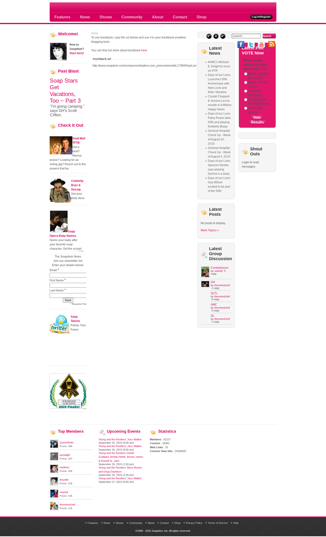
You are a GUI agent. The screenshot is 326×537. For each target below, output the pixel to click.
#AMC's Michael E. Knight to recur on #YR (219, 66)
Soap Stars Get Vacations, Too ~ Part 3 (65, 90)
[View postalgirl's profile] (54, 459)
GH (213, 282)
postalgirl (65, 454)
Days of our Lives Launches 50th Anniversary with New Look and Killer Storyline (219, 83)
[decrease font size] (223, 36)
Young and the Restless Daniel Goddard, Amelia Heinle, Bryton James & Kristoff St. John (121, 457)
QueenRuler (67, 442)
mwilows (64, 467)
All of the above (255, 110)
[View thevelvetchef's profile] (54, 509)
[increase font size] (209, 36)
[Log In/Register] (261, 17)
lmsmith (64, 479)
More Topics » (210, 230)
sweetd (218, 270)
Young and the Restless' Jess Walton (120, 439)
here (144, 50)
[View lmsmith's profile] (54, 484)
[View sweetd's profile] (54, 497)
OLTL (214, 293)
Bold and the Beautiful (258, 76)
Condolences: (220, 267)
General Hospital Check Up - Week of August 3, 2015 (219, 152)
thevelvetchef (222, 285)
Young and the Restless (258, 101)
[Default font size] (216, 36)
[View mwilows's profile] (54, 472)
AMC (214, 304)
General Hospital (255, 93)
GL (213, 315)
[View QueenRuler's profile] (54, 447)
